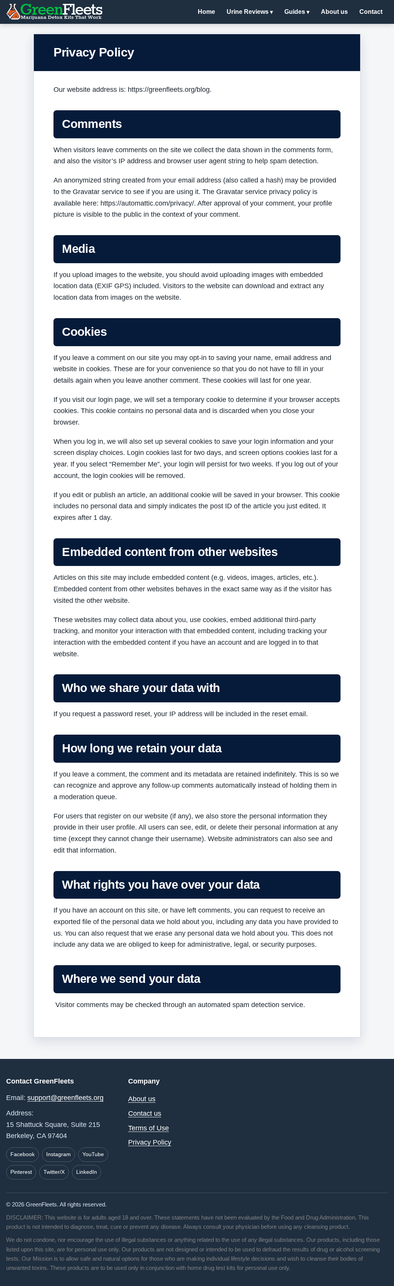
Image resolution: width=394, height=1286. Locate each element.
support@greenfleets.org (65, 1098)
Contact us (144, 1113)
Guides (294, 11)
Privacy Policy (149, 1142)
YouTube (93, 1154)
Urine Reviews (248, 11)
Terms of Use (148, 1128)
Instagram (58, 1154)
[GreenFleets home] (54, 12)
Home (206, 11)
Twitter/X (54, 1172)
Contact (370, 11)
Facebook (22, 1154)
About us (334, 11)
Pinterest (21, 1172)
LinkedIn (86, 1172)
